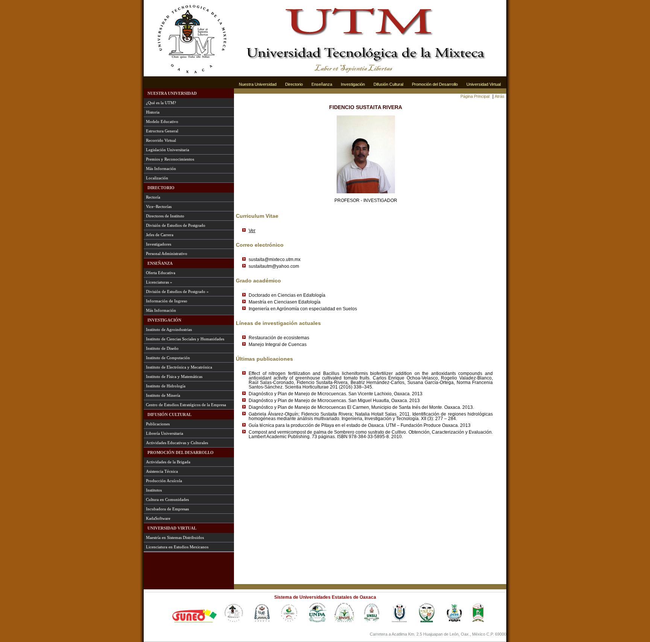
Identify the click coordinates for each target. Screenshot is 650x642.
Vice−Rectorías (159, 206)
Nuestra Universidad (257, 84)
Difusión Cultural (388, 84)
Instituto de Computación (168, 357)
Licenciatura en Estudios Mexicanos (177, 547)
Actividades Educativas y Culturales (177, 442)
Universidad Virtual (483, 84)
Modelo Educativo (162, 121)
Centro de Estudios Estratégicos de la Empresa (186, 404)
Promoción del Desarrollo (435, 84)
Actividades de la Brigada (168, 462)
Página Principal (474, 96)
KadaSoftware (158, 518)
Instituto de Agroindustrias (169, 329)
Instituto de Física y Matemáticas (174, 376)
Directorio (294, 84)
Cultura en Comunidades (167, 499)
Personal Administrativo (166, 253)
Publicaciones (158, 424)
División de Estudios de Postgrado (175, 225)
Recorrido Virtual (161, 140)
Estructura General (162, 131)
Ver (252, 230)
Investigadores (158, 244)
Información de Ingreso (166, 301)
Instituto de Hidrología (165, 386)
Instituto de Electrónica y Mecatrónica (179, 367)
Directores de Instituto (165, 216)
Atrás (499, 96)
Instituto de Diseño (162, 348)
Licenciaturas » (159, 282)
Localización (157, 178)
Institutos (154, 490)
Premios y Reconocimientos (170, 159)
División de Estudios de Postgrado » (177, 291)
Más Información (161, 168)
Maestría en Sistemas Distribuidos (175, 537)
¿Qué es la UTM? (161, 102)
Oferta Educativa (160, 272)
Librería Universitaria (164, 433)
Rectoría (153, 197)
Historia (152, 112)
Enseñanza (321, 84)
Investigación (353, 84)
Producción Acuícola (164, 480)
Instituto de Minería (163, 395)
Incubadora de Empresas (167, 509)
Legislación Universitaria (167, 149)
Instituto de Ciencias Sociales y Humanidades (185, 339)
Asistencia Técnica (162, 471)
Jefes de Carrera (159, 234)
